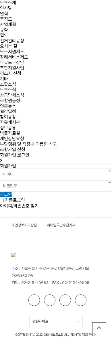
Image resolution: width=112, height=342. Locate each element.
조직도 (6, 19)
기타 (4, 79)
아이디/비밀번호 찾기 (19, 206)
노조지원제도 (12, 51)
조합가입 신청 (12, 149)
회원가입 (8, 155)
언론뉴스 (8, 106)
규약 (4, 30)
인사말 (6, 8)
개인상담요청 (12, 138)
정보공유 (8, 128)
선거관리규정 (12, 41)
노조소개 (8, 2)
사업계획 (8, 24)
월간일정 (8, 111)
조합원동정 (10, 100)
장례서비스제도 (14, 57)
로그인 (23, 155)
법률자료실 (10, 133)
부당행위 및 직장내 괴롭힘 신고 (28, 144)
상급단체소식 (12, 95)
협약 (4, 35)
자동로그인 (15, 200)
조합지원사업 (12, 68)
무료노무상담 (12, 62)
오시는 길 (8, 46)
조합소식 (8, 84)
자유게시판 (10, 122)
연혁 (4, 13)
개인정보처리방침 (24, 225)
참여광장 (8, 117)
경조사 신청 (10, 73)
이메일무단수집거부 (61, 225)
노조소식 (8, 89)
